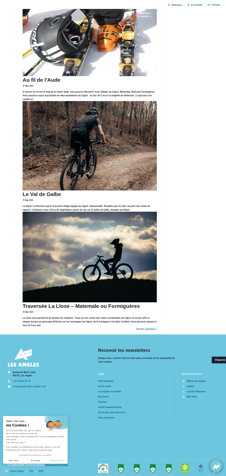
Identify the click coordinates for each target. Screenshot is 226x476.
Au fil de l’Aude (41, 80)
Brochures (103, 396)
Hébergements (106, 381)
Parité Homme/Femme (110, 407)
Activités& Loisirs (192, 15)
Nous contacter (106, 417)
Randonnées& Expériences (167, 15)
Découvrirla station (143, 15)
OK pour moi (56, 460)
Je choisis (35, 460)
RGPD (41, 471)
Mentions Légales (16, 471)
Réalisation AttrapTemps (56, 465)
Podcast (102, 401)
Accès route (104, 386)
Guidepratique (211, 15)
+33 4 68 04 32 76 (22, 381)
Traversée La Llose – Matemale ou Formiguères (81, 306)
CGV (31, 471)
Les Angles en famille (109, 391)
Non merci (14, 460)
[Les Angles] (16, 13)
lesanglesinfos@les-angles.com (29, 386)
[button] (6, 470)
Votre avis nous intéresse (111, 412)
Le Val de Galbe (42, 194)
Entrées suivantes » (147, 329)
